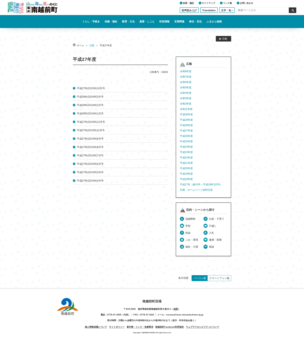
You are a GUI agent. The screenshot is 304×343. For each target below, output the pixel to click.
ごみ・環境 (191, 239)
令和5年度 (185, 87)
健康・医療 (215, 239)
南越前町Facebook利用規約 (169, 327)
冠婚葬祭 (190, 219)
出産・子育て (216, 219)
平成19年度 (186, 173)
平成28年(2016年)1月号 (90, 113)
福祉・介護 (191, 246)
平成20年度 (186, 168)
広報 (91, 45)
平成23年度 (186, 152)
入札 (211, 232)
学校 (187, 225)
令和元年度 (186, 109)
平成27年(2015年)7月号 (90, 155)
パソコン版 (199, 278)
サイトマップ (208, 3)
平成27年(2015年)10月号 (91, 88)
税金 (187, 232)
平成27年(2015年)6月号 (90, 164)
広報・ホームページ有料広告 (196, 190)
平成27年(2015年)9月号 (90, 138)
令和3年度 (185, 98)
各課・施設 (188, 3)
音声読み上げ (189, 10)
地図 (176, 309)
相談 (211, 246)
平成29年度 (186, 120)
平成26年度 (186, 136)
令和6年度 (185, 82)
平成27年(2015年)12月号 (91, 122)
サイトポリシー (117, 327)
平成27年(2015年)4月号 (90, 180)
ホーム (80, 45)
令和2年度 (185, 103)
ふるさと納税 (214, 21)
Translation (209, 10)
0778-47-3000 (114, 314)
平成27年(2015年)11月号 (91, 130)
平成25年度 (186, 141)
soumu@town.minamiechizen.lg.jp (184, 314)
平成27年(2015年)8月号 (90, 147)
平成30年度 (186, 114)
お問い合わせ (246, 3)
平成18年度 (186, 179)
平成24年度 (186, 146)
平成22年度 (186, 157)
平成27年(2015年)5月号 (90, 172)
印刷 (224, 38)
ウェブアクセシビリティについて (202, 327)
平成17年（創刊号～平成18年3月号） (201, 184)
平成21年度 (186, 163)
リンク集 (227, 3)
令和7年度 (185, 76)
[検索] (292, 10)
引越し (213, 225)
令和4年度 (185, 93)
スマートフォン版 (219, 278)
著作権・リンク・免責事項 (140, 327)
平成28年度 (186, 125)
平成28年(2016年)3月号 (90, 96)
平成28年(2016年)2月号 (90, 105)
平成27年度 (186, 130)
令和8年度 (185, 71)
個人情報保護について (96, 327)
